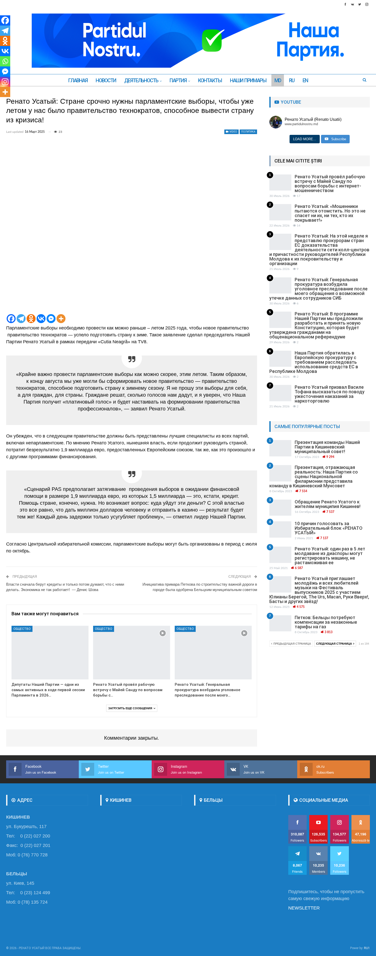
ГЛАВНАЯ (77, 80)
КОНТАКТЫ (210, 80)
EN (305, 80)
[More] (61, 318)
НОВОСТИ (106, 80)
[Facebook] (11, 318)
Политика (248, 131)
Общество (22, 629)
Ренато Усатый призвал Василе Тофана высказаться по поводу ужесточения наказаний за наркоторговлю (329, 394)
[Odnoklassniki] (31, 318)
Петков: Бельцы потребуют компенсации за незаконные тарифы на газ (326, 622)
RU (291, 80)
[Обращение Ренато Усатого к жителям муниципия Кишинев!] (280, 508)
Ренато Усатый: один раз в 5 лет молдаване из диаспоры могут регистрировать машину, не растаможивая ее (330, 555)
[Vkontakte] (41, 318)
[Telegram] (21, 318)
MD (277, 80)
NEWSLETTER (304, 908)
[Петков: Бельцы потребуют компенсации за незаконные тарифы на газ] (280, 623)
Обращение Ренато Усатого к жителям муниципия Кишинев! (327, 504)
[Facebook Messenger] (51, 318)
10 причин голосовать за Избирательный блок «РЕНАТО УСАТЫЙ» (328, 528)
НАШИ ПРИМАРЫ (248, 80)
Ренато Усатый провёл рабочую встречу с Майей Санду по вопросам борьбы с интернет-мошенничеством (330, 183)
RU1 (367, 948)
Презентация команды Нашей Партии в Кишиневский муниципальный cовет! (327, 447)
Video (233, 131)
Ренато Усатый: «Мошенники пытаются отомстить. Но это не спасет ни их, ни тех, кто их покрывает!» (330, 213)
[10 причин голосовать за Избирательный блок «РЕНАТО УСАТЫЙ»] (280, 529)
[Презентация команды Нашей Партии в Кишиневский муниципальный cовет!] (280, 448)
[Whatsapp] (5, 61)
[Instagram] (5, 82)
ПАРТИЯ (177, 80)
